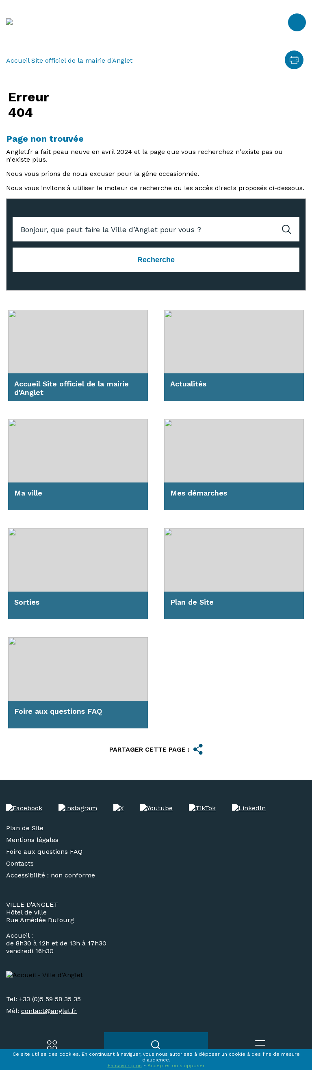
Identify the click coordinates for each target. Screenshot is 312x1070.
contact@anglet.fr (49, 1011)
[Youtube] (156, 808)
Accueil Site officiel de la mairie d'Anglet (69, 60)
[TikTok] (202, 808)
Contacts (20, 863)
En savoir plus (125, 1065)
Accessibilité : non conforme (50, 875)
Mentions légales (32, 840)
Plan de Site (24, 828)
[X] (118, 808)
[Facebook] (24, 808)
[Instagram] (77, 808)
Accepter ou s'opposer (176, 1065)
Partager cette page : (149, 749)
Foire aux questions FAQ (44, 851)
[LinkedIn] (249, 808)
